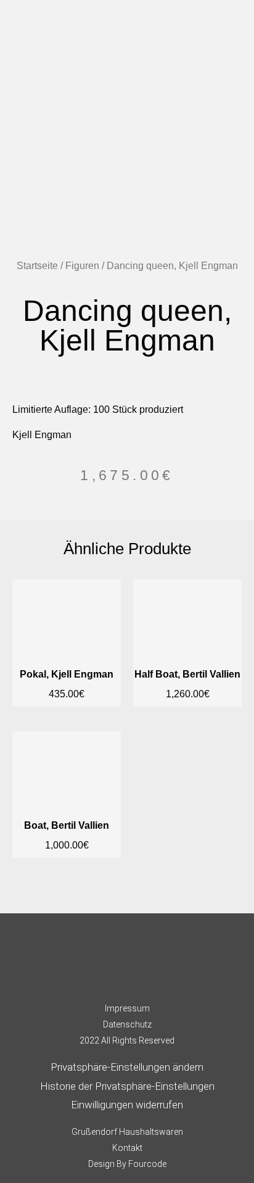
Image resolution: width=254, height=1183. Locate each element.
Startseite (37, 265)
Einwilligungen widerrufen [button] (127, 1104)
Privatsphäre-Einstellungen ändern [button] (127, 1067)
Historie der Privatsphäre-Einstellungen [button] (127, 1086)
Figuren (82, 265)
